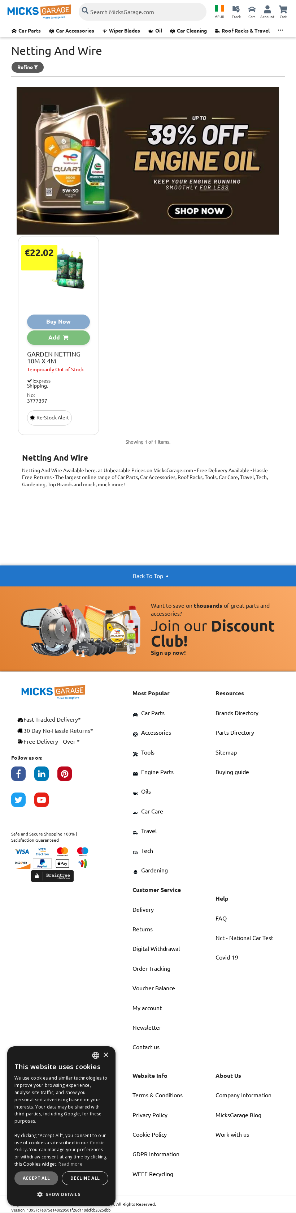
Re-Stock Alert (52, 417)
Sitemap (226, 752)
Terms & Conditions (157, 1095)
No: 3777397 (37, 398)
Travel (149, 831)
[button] (61, 1194)
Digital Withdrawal (156, 948)
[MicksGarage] (39, 12)
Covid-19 (227, 957)
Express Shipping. (39, 383)
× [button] (105, 1055)
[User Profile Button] (267, 9)
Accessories (156, 732)
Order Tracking (151, 968)
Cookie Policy (149, 1134)
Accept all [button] (36, 1178)
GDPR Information (155, 1154)
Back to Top (148, 576)
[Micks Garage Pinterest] (68, 777)
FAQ (221, 918)
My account (147, 1008)
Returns (142, 929)
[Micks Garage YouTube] (45, 803)
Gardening (154, 870)
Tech (147, 850)
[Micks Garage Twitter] (22, 803)
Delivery (143, 909)
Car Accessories (75, 31)
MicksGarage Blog (238, 1115)
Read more (70, 1164)
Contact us (146, 1047)
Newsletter (146, 1027)
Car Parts (29, 31)
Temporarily (55, 369)
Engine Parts (157, 772)
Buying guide (232, 772)
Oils (146, 791)
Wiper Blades (124, 31)
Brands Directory (237, 713)
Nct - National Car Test (244, 938)
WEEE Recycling (152, 1174)
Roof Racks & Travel (246, 31)
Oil (158, 31)
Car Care (152, 811)
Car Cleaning (192, 31)
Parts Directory (235, 732)
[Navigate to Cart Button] (283, 9)
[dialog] (61, 1126)
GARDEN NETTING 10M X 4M (53, 358)
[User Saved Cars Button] (252, 9)
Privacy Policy (149, 1115)
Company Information (243, 1095)
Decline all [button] (85, 1178)
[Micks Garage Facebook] (22, 777)
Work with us (232, 1134)
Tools (147, 752)
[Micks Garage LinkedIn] (45, 777)
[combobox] (95, 1055)
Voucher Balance (153, 988)
